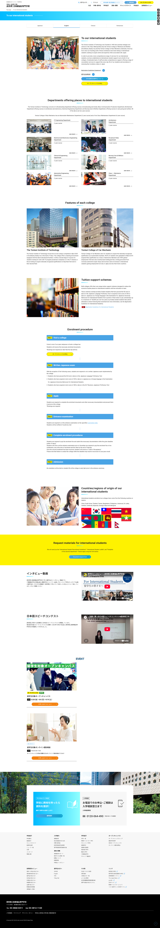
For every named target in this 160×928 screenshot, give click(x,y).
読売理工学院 (112, 871)
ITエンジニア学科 (85, 843)
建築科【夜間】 (84, 847)
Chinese (93, 25)
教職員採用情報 (31, 887)
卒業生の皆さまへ (31, 880)
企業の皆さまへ (31, 884)
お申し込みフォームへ (45, 704)
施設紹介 (29, 841)
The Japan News (113, 878)
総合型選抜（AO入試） (59, 841)
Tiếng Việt (56, 878)
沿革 (28, 849)
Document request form (80, 557)
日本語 (56, 871)
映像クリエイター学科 (87, 841)
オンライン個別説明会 (114, 845)
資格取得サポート (58, 853)
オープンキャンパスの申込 (94, 83)
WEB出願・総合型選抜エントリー (111, 2)
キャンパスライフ (31, 843)
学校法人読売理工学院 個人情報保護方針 (45, 913)
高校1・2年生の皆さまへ (33, 871)
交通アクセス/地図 (86, 871)
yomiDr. (111, 880)
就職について (57, 858)
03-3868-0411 (16, 908)
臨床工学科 (84, 852)
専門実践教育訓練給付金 (60, 847)
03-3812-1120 (35, 908)
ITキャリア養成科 (85, 856)
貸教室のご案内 (31, 889)
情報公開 (29, 854)
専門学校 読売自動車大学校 (116, 873)
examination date (93, 423)
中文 (55, 875)
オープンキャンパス (145, 2)
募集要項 (56, 838)
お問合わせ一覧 (85, 875)
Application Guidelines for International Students (98, 307)
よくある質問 (84, 878)
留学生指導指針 (86, 74)
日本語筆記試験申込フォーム (94, 79)
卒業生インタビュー (59, 862)
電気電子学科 (84, 849)
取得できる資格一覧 (59, 856)
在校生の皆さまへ (31, 878)
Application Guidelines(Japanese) (91, 70)
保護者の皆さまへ (31, 882)
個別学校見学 (112, 841)
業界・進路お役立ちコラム (88, 882)
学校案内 (29, 838)
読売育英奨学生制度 (59, 845)
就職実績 (56, 860)
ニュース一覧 (30, 847)
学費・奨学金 (57, 843)
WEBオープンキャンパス (115, 843)
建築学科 (83, 845)
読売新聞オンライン (114, 875)
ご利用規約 (9, 913)
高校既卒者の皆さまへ (32, 873)
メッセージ (29, 852)
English (66, 25)
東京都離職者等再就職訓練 (88, 880)
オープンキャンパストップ (116, 838)
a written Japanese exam (95, 371)
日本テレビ (111, 882)
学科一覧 (83, 838)
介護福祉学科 (84, 854)
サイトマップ (17, 913)
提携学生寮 (29, 845)
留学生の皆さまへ (31, 875)
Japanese (40, 25)
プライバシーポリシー (28, 913)
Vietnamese (119, 25)
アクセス (95, 2)
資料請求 (131, 2)
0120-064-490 (95, 816)
